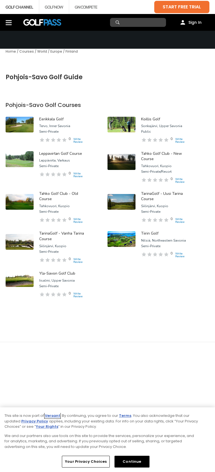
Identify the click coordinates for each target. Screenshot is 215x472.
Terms (125, 415)
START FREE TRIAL (182, 7)
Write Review (78, 140)
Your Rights (47, 426)
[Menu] (8, 22)
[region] (107, 439)
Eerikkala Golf (51, 119)
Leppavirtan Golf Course (60, 153)
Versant (52, 415)
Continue (132, 461)
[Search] (118, 22)
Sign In (195, 22)
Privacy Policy (34, 421)
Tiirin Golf (149, 233)
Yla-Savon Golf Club (57, 273)
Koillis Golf (150, 119)
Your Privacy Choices (86, 461)
